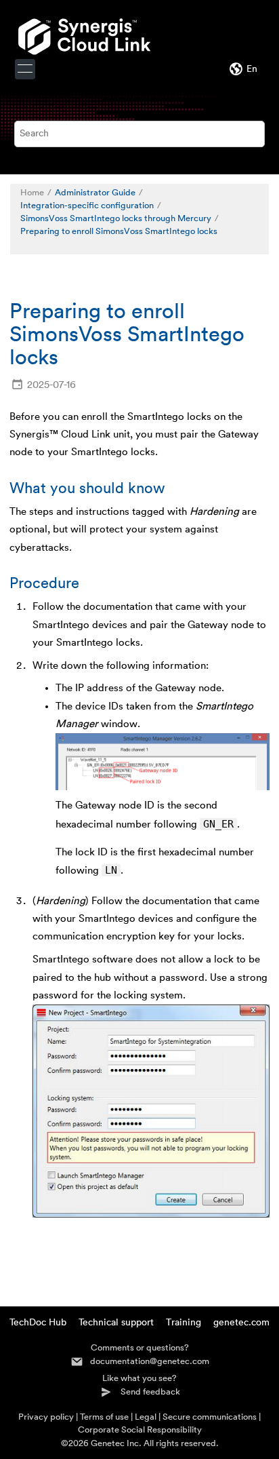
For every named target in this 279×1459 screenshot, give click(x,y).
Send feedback (150, 1391)
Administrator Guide (95, 193)
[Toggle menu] (25, 69)
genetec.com (241, 1322)
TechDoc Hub (37, 1322)
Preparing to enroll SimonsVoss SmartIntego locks (118, 231)
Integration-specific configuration (87, 205)
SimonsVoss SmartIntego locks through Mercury (115, 218)
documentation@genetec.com (149, 1361)
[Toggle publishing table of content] (27, 244)
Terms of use (104, 1416)
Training (183, 1322)
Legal (145, 1416)
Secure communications (210, 1416)
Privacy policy (46, 1416)
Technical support (116, 1322)
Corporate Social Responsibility (140, 1429)
